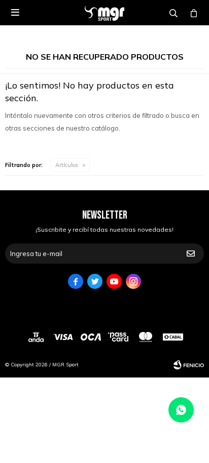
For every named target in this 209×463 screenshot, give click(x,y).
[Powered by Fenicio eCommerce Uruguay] (188, 364)
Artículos (66, 165)
